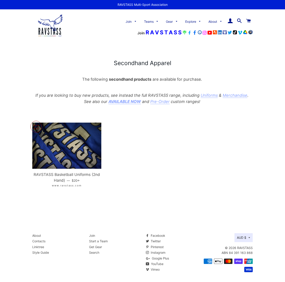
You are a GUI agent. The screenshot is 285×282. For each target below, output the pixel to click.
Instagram (157, 252)
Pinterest (157, 247)
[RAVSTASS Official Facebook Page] (189, 33)
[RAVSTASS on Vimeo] (240, 33)
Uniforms (209, 95)
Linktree (38, 247)
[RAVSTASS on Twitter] (230, 33)
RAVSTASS (245, 248)
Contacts (38, 241)
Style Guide (40, 252)
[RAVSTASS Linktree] (185, 33)
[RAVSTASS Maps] (250, 33)
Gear (170, 21)
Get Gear (95, 247)
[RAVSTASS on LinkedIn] (220, 33)
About (213, 21)
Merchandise (235, 95)
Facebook (157, 235)
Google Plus (160, 258)
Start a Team (98, 241)
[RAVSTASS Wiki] (225, 33)
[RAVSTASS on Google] (245, 33)
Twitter (155, 241)
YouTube (156, 264)
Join (129, 21)
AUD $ (241, 237)
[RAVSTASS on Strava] (215, 33)
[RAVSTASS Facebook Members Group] (194, 33)
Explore (191, 21)
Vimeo (155, 269)
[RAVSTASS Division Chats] (200, 33)
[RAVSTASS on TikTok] (235, 33)
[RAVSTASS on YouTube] (210, 33)
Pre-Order (160, 101)
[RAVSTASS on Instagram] (205, 33)
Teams (149, 21)
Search (94, 252)
